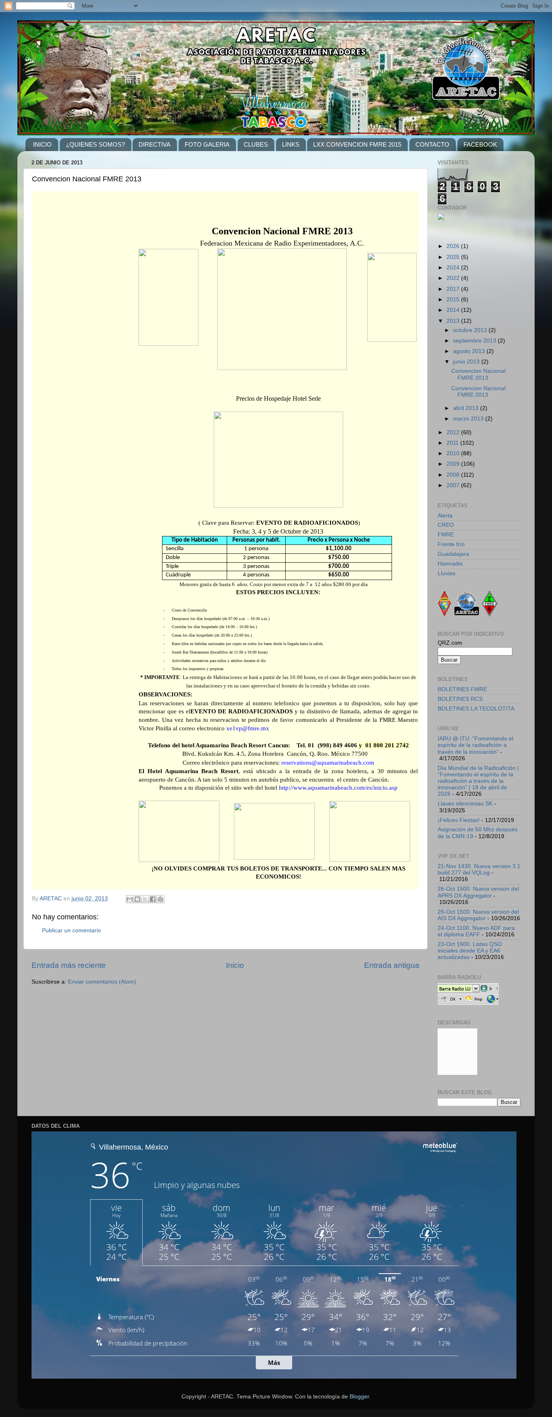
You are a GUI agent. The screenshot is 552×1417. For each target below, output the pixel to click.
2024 (454, 268)
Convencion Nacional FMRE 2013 (478, 374)
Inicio (235, 965)
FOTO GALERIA (207, 144)
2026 (454, 246)
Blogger (359, 1397)
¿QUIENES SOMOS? (95, 144)
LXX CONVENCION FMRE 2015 (357, 144)
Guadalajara (453, 554)
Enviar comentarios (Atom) (102, 982)
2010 (454, 453)
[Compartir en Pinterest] (160, 899)
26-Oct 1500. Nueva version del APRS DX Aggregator (478, 892)
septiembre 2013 (475, 341)
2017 (454, 289)
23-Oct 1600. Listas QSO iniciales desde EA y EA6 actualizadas (470, 950)
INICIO (42, 144)
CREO (446, 525)
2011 (453, 443)
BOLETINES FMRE (462, 689)
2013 (454, 321)
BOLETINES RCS (460, 699)
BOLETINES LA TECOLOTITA (476, 709)
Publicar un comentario (71, 930)
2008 (454, 475)
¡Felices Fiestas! (459, 820)
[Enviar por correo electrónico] (130, 899)
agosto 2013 (470, 351)
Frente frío (451, 544)
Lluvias (446, 573)
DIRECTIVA (155, 144)
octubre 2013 (471, 330)
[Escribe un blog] (137, 899)
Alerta (445, 516)
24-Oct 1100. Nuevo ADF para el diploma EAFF (476, 931)
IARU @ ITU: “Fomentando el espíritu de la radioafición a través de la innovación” (475, 745)
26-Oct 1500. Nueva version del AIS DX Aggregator (478, 915)
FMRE (446, 535)
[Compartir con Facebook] (153, 899)
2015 (454, 299)
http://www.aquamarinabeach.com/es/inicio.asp (338, 787)
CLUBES (256, 144)
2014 (454, 310)
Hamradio (450, 564)
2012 (454, 432)
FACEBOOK (480, 144)
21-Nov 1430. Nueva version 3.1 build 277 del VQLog (479, 869)
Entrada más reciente (69, 965)
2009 (454, 464)
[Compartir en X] (145, 899)
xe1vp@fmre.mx (247, 728)
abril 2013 (466, 408)
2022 (454, 278)
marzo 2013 (469, 419)
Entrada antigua (391, 965)
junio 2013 (467, 362)
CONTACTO (432, 144)
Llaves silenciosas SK (465, 804)
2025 (454, 257)
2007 (454, 485)
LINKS (290, 144)
